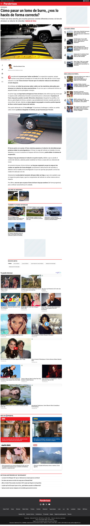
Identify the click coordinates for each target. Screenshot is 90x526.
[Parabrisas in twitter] (46, 504)
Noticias (18, 509)
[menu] (2, 4)
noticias (47, 419)
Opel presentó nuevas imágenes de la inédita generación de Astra (19, 488)
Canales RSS (22, 514)
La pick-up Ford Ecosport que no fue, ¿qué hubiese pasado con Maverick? (21, 485)
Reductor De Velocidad (50, 263)
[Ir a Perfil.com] (86, 1)
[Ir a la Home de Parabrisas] (10, 3)
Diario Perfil (6, 509)
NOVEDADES (4, 7)
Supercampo (53, 509)
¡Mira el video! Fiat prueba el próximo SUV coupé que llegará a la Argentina (21, 483)
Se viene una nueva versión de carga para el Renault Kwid (17, 480)
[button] (59, 27)
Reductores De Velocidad (14, 266)
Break (79, 509)
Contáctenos (39, 514)
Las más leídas (69, 29)
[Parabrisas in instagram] (40, 504)
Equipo (51, 514)
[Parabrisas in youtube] (49, 504)
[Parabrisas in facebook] (43, 504)
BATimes (85, 509)
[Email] (2, 81)
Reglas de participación (60, 514)
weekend (47, 445)
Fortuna (32, 509)
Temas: (10, 263)
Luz (64, 509)
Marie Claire (25, 509)
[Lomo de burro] (13, 196)
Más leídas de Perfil (71, 74)
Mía (68, 509)
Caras (12, 509)
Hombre (38, 509)
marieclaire (15, 445)
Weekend (45, 509)
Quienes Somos (30, 514)
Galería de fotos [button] (30, 21)
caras (15, 419)
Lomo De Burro (16, 263)
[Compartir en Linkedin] (2, 77)
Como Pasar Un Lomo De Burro (37, 263)
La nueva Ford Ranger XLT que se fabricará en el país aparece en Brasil (21, 478)
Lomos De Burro (25, 263)
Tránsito (69, 514)
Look (59, 509)
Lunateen (73, 509)
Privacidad (45, 514)
